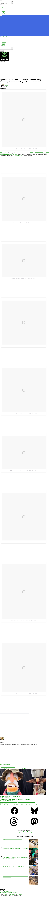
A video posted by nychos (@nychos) (17, 222)
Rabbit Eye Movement (39, 152)
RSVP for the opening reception (18, 155)
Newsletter (4, 42)
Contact (3, 45)
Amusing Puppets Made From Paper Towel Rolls (10, 796)
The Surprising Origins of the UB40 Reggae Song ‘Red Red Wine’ (13, 768)
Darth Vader (44, 153)
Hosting (3, 40)
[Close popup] (1, 15)
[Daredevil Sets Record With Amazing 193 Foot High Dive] (33, 874)
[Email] (4, 88)
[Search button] (12, 48)
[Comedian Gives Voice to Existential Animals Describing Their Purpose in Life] (4, 797)
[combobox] (5, 49)
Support (3, 44)
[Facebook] (0, 88)
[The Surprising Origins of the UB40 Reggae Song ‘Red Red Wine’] (7, 767)
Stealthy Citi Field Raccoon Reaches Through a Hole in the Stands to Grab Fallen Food (17, 802)
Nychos (31, 152)
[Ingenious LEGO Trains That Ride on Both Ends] (5, 764)
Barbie (16, 154)
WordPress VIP (19, 894)
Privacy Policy (2, 891)
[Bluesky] (2, 88)
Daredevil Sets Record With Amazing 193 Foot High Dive (14, 866)
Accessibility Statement (4, 892)
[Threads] (3, 88)
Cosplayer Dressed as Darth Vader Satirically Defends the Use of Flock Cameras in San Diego (19, 804)
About (3, 38)
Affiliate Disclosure (13, 892)
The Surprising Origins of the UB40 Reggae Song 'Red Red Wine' (15, 848)
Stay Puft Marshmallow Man (8, 154)
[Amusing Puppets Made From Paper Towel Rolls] (23, 794)
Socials (3, 43)
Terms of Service (9, 891)
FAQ (3, 39)
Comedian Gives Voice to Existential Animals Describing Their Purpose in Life (16, 799)
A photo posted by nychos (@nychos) (18, 148)
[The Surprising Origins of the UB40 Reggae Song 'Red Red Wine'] (33, 856)
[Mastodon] (34, 825)
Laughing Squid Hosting (24, 832)
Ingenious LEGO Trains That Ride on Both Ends (10, 765)
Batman (1, 154)
